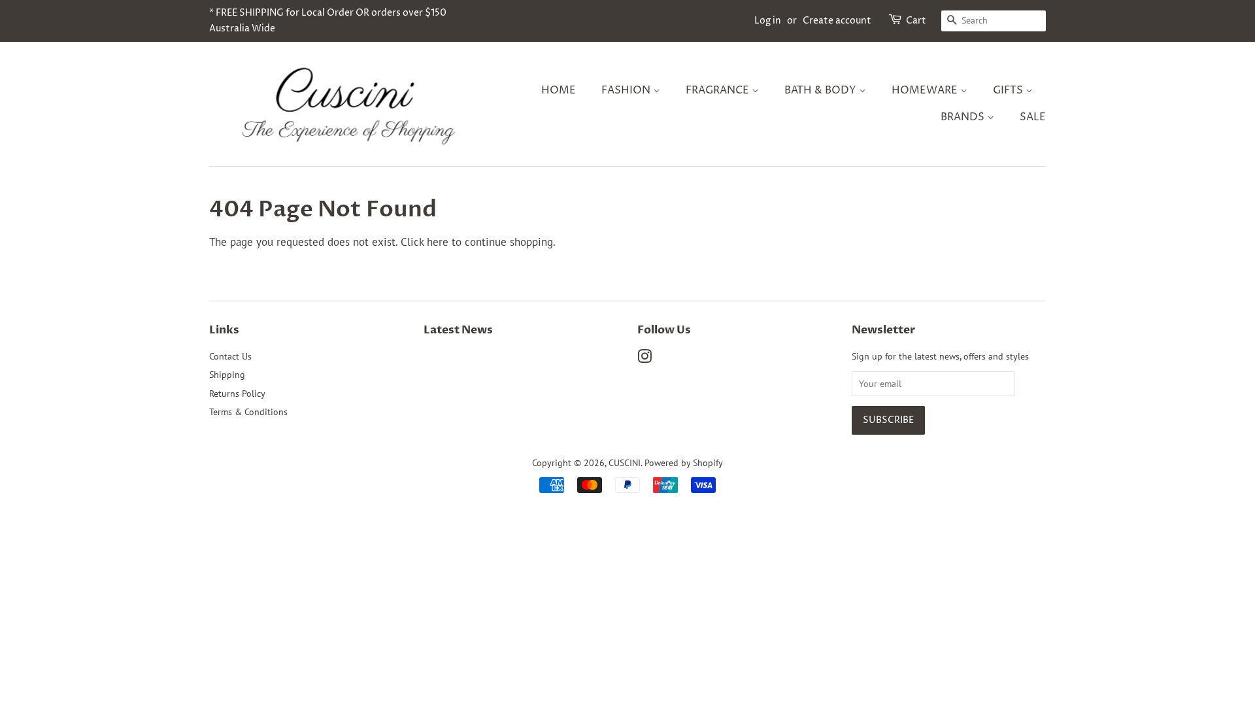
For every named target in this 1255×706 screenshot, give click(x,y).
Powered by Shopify (683, 462)
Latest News (458, 329)
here (437, 242)
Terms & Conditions (248, 411)
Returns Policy (237, 393)
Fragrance (719, 90)
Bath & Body (821, 90)
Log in (767, 20)
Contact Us (230, 356)
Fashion (627, 90)
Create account (837, 20)
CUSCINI (625, 462)
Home (558, 90)
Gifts (1009, 90)
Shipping (227, 374)
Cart (916, 20)
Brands (964, 117)
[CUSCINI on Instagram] (644, 358)
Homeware (926, 90)
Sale (1033, 117)
